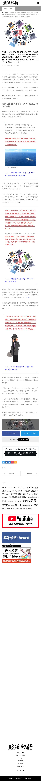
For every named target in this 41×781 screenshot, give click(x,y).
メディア (22, 487)
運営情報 (20, 763)
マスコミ (13, 487)
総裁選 (12, 505)
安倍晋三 (11, 494)
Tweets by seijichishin (8, 544)
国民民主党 (28, 491)
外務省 (6, 494)
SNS (3, 487)
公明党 (14, 491)
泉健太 (11, 501)
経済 (9, 505)
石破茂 (25, 501)
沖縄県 (8, 501)
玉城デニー (17, 501)
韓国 (12, 508)
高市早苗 (22, 508)
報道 (34, 491)
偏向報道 (8, 491)
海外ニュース (7, 468)
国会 (23, 491)
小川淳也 (23, 494)
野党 (36, 505)
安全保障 (17, 494)
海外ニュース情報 (20, 755)
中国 (29, 487)
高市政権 (16, 508)
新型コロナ (22, 497)
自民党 (18, 505)
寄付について (20, 766)
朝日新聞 (29, 497)
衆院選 (28, 505)
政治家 (12, 497)
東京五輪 (34, 497)
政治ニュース (5, 497)
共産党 (18, 491)
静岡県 (9, 508)
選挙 (32, 505)
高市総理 (29, 508)
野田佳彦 (4, 508)
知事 (21, 501)
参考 (27, 297)
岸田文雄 (30, 494)
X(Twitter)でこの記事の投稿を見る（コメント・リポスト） (20, 453)
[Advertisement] (20, 27)
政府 (36, 494)
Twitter (6, 487)
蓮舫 (24, 505)
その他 (20, 758)
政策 (16, 497)
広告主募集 (20, 761)
